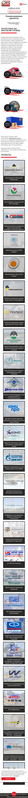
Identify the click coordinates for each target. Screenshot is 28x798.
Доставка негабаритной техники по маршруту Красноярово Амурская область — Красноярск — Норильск (14, 757)
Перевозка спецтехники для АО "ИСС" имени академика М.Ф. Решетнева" (14, 637)
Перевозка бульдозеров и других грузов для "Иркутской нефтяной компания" (14, 348)
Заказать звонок (14, 11)
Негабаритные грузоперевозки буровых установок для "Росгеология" (14, 516)
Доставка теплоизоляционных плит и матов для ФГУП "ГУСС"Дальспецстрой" (14, 396)
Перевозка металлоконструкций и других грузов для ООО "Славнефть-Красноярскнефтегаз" (14, 227)
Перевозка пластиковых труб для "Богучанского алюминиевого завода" (14, 444)
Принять (8, 778)
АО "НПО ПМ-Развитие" (14, 563)
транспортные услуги (14, 138)
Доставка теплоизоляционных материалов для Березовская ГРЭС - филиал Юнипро (14, 420)
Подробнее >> (16, 775)
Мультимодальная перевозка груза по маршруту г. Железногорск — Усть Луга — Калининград (14, 733)
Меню (25, 4)
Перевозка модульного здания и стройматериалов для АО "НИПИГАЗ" (14, 372)
